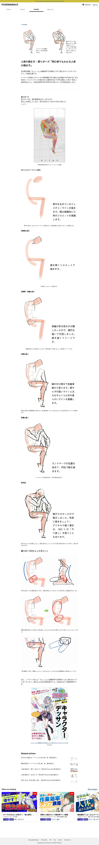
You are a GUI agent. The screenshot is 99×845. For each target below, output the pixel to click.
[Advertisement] (49, 17)
